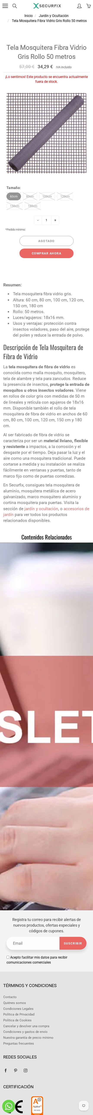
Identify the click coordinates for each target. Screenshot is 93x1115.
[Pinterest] (15, 1070)
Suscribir (73, 943)
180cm (32, 206)
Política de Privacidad (18, 1014)
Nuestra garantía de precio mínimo (28, 1038)
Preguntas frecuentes (18, 1043)
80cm (30, 196)
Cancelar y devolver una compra (26, 1026)
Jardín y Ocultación (54, 16)
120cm (65, 196)
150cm (14, 206)
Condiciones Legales (18, 1009)
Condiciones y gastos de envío (25, 1032)
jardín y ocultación (41, 508)
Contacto (10, 997)
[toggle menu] (5, 6)
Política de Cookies (17, 1020)
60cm (14, 196)
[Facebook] (5, 1070)
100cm (47, 196)
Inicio (28, 16)
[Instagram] (25, 1070)
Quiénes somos (14, 1003)
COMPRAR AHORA (46, 253)
